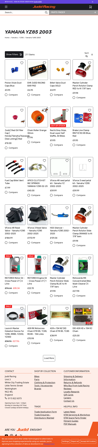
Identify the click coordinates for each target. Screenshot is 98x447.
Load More (49, 358)
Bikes (36, 376)
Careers (67, 397)
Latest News (69, 411)
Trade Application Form (45, 411)
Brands (37, 388)
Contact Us (69, 401)
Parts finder (58, 12)
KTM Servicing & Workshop (77, 414)
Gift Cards (68, 394)
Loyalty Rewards (71, 391)
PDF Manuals (70, 424)
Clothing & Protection (44, 382)
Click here (38, 2)
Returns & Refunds (73, 382)
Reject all (75, 441)
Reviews (67, 388)
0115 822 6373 (14, 398)
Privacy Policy (49, 444)
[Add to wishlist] (21, 62)
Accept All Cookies (88, 441)
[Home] (44, 7)
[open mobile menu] (6, 7)
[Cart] (90, 7)
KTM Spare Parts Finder (75, 417)
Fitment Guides (71, 421)
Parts (36, 379)
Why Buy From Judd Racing (76, 385)
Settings (65, 441)
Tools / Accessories (43, 385)
